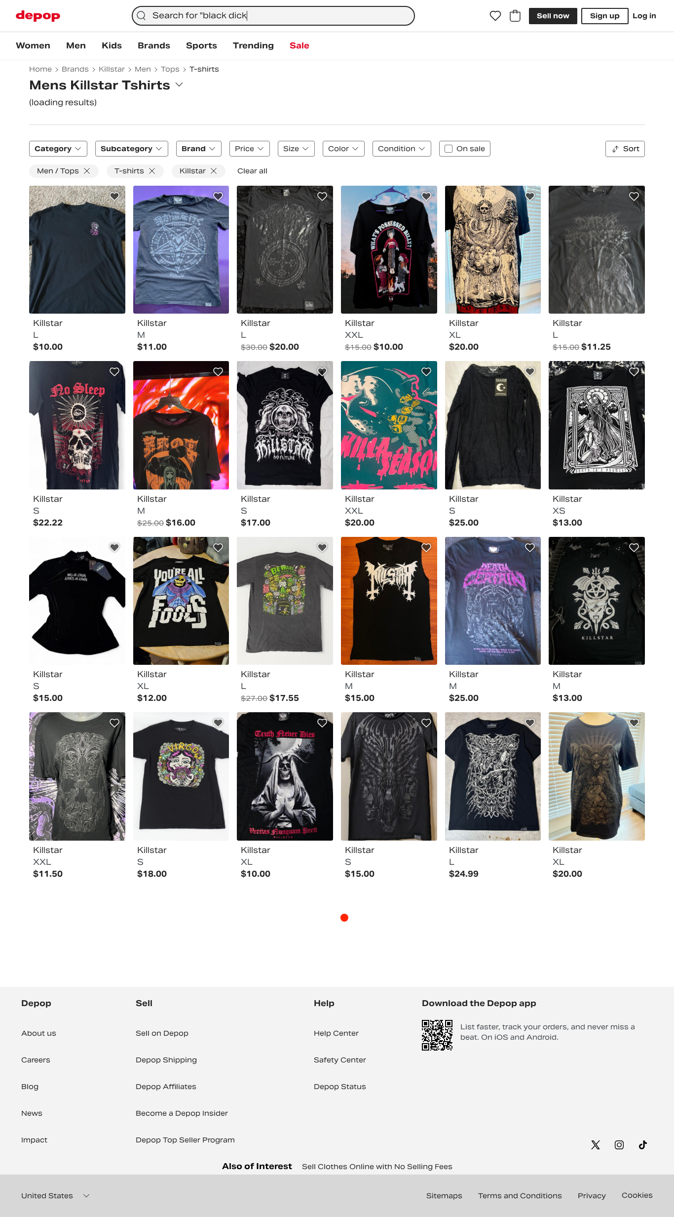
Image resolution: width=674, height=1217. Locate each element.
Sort (631, 148)
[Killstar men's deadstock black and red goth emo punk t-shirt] (77, 425)
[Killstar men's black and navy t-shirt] (493, 425)
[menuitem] (33, 46)
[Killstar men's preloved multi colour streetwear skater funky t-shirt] (285, 601)
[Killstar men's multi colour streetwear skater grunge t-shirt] (181, 776)
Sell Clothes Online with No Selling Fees (377, 1166)
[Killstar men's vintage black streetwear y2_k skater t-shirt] (493, 776)
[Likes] (495, 16)
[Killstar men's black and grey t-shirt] (181, 250)
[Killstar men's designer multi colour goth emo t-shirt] (77, 601)
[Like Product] (114, 196)
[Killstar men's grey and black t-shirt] (597, 250)
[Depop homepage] (38, 16)
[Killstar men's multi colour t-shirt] (493, 250)
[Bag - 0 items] (515, 16)
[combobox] (273, 16)
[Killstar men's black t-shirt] (77, 250)
